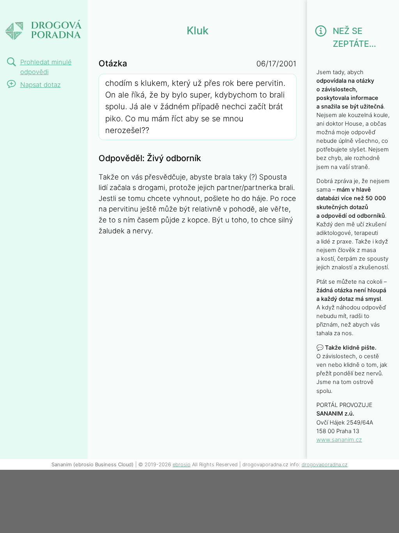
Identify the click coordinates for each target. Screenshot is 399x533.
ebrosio (182, 464)
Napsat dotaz (40, 85)
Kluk (14, 11)
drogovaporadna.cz (325, 464)
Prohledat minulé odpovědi (46, 67)
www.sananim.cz (339, 439)
